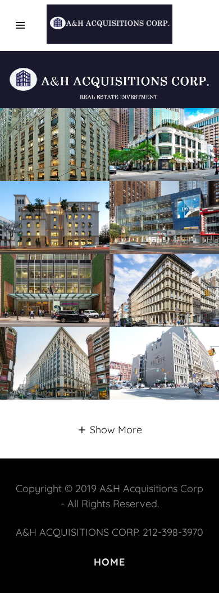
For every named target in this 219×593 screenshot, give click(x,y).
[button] (109, 429)
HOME (110, 561)
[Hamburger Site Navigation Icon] (25, 25)
